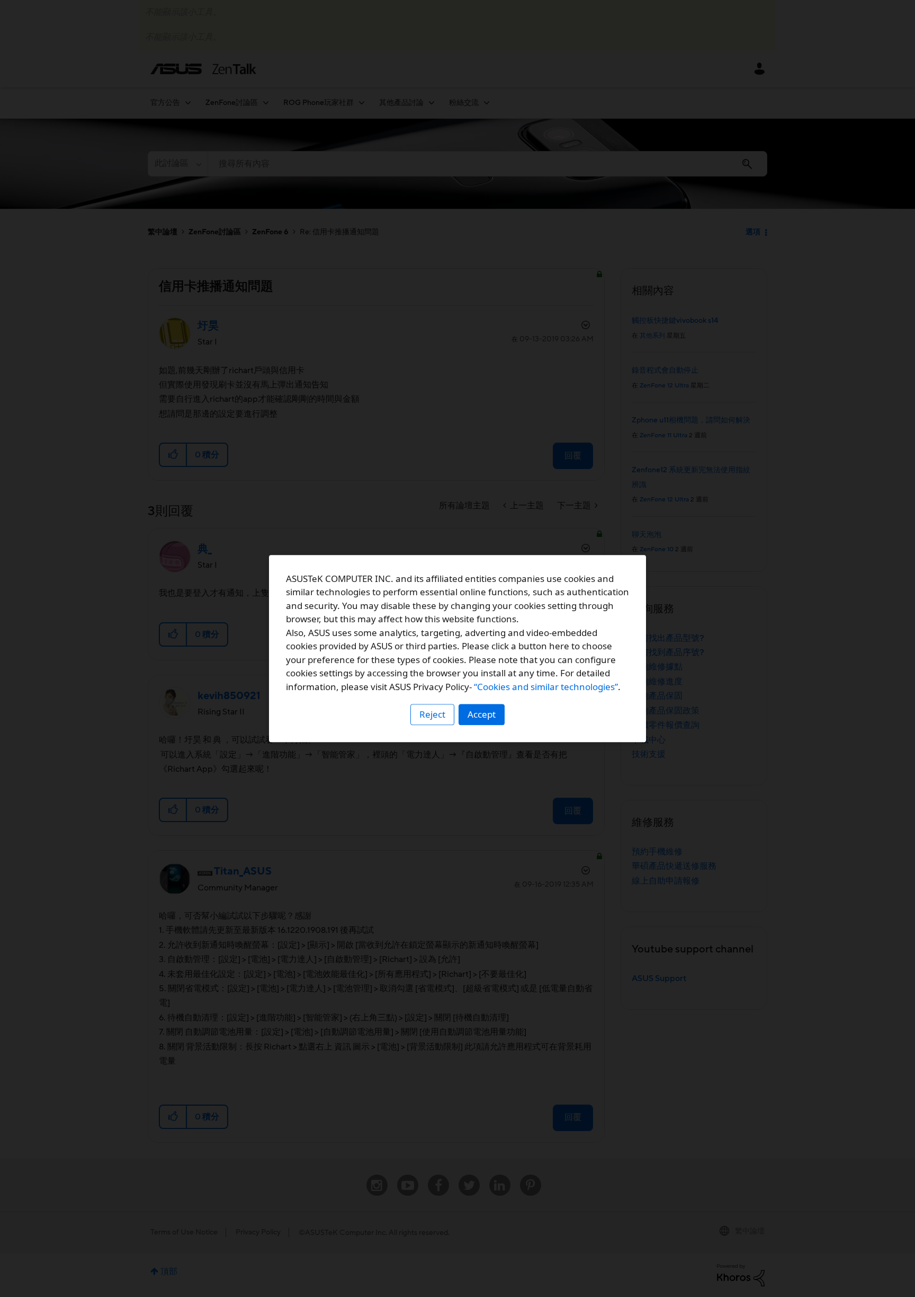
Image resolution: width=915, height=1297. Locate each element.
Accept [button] (482, 714)
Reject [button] (432, 714)
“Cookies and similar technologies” (546, 687)
